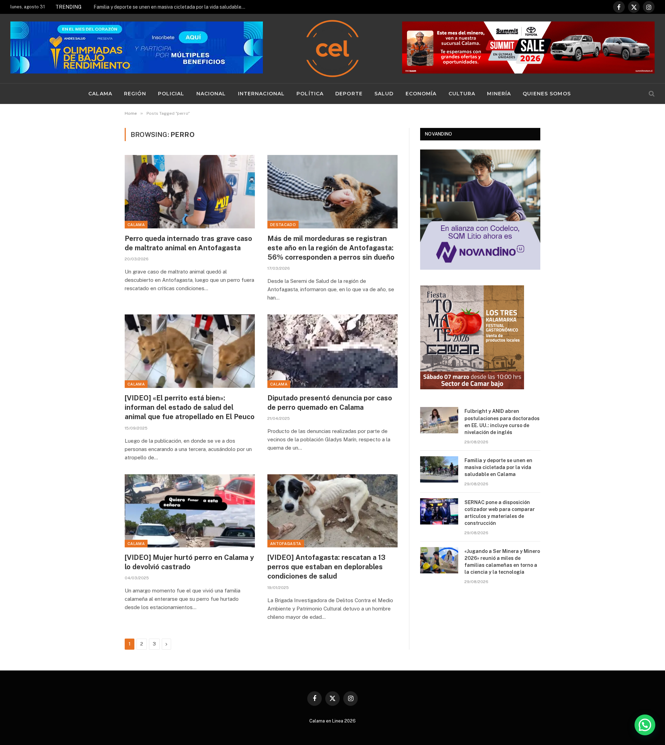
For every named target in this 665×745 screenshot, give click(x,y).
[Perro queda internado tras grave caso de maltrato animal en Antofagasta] (190, 191)
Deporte (349, 93)
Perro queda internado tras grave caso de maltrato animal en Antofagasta (188, 243)
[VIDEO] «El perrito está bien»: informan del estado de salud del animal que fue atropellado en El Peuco (190, 407)
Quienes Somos (547, 93)
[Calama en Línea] (332, 48)
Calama (100, 93)
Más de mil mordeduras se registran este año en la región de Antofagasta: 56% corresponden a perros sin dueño (330, 247)
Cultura (462, 93)
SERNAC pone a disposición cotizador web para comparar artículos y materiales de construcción (499, 513)
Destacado (283, 225)
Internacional (261, 93)
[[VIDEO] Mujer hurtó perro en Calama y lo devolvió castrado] (190, 511)
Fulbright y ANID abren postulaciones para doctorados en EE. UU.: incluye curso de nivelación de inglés (502, 421)
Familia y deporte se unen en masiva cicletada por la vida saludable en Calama (171, 7)
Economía (421, 93)
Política (309, 93)
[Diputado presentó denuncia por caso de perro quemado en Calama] (332, 351)
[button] (645, 724)
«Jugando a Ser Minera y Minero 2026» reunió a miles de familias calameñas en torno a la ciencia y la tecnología (502, 561)
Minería (499, 93)
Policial (171, 93)
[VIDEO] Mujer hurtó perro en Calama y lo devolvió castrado (189, 562)
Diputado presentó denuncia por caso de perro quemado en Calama (329, 403)
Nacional (211, 93)
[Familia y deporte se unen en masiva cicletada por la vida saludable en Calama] (439, 469)
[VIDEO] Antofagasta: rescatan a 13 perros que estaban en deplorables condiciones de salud (326, 566)
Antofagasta (285, 544)
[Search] (651, 94)
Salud (384, 93)
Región (135, 93)
